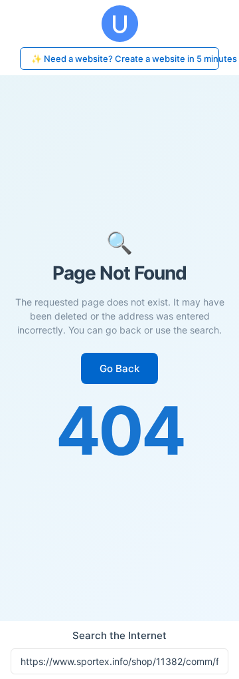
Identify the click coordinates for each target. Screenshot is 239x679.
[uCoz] (119, 23)
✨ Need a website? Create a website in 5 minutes (125, 58)
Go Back (119, 368)
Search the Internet (119, 635)
